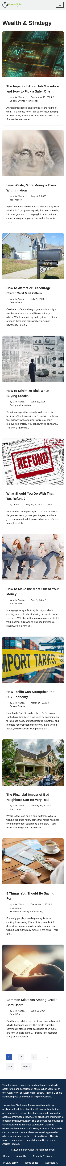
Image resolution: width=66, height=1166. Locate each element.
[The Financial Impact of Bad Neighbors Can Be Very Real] (33, 762)
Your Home (15, 809)
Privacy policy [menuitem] (10, 1162)
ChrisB (16, 504)
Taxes (49, 504)
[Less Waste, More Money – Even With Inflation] (33, 153)
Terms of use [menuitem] (31, 1162)
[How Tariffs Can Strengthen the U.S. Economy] (33, 660)
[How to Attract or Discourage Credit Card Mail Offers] (33, 256)
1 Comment (15, 908)
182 (10, 1066)
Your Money (32, 101)
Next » (26, 1066)
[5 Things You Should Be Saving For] (33, 861)
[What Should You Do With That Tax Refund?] (33, 461)
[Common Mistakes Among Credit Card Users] (33, 968)
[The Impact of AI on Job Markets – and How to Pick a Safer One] (33, 54)
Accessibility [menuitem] (51, 1162)
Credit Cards (16, 302)
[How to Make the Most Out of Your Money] (33, 557)
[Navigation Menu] (60, 5)
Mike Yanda (19, 97)
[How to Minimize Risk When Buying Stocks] (33, 359)
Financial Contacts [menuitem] (42, 1156)
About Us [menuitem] (21, 1156)
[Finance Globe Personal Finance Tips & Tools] (12, 5)
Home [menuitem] (6, 1156)
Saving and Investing (20, 405)
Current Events (17, 101)
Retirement (15, 911)
